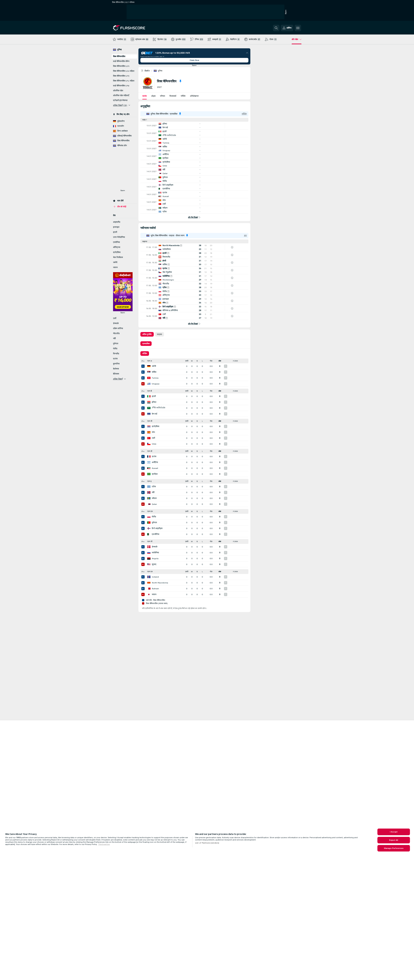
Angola (155, 558)
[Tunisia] (148, 378)
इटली (154, 396)
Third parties (104, 844)
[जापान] (148, 594)
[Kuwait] (148, 468)
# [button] (142, 361)
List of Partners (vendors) (207, 843)
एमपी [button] (186, 361)
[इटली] (148, 396)
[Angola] (148, 558)
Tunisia (155, 378)
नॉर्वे (153, 492)
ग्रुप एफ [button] (150, 511)
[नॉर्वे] (148, 492)
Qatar (154, 504)
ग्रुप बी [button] (149, 391)
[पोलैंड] (148, 516)
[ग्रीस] (148, 486)
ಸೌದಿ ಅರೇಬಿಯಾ (158, 407)
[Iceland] (148, 577)
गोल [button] (211, 361)
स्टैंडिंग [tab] (144, 353)
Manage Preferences (393, 848)
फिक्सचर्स (173, 96)
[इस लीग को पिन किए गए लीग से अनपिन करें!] (180, 81)
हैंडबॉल (147, 71)
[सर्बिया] (148, 372)
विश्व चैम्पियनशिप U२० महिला (123, 71)
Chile (154, 444)
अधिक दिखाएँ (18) (120, 105)
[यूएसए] (148, 564)
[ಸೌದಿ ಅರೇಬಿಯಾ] (148, 408)
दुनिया (160, 71)
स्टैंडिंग (183, 96)
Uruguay (155, 383)
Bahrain (155, 588)
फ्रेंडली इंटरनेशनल (120, 100)
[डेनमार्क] (148, 546)
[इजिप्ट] (148, 402)
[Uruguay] (148, 383)
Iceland (155, 577)
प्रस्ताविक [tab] (146, 343)
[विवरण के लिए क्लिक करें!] (194, 125)
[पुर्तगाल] (148, 522)
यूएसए (154, 564)
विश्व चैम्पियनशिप (119, 56)
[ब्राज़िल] (148, 474)
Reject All (393, 840)
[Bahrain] (148, 588)
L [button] (202, 361)
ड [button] (197, 361)
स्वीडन (154, 498)
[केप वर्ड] (148, 413)
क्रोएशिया (155, 426)
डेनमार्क (154, 546)
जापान (154, 594)
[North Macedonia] (148, 582)
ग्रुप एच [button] (150, 572)
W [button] (192, 361)
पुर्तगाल (154, 522)
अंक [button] (219, 361)
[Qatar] (148, 504)
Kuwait (155, 468)
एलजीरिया (155, 534)
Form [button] (235, 361)
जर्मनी (154, 366)
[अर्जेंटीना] (148, 462)
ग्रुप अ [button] (149, 361)
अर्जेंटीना (155, 462)
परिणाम (162, 96)
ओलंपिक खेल (118, 90)
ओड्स (153, 96)
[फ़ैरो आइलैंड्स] (148, 528)
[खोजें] (276, 28)
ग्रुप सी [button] (149, 421)
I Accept (394, 832)
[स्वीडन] (148, 498)
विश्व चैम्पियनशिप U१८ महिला (123, 81)
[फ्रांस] (148, 456)
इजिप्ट (154, 402)
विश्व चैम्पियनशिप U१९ (121, 76)
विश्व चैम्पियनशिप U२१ (121, 66)
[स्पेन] (148, 432)
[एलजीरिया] (148, 534)
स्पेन (153, 432)
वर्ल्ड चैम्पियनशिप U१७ (121, 85)
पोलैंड (154, 516)
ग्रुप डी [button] (149, 451)
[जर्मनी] (148, 366)
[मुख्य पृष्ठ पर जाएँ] (135, 28)
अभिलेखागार (194, 96)
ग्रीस (154, 486)
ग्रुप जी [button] (149, 541)
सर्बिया (154, 372)
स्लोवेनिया (155, 552)
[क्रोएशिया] (148, 426)
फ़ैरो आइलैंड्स (157, 528)
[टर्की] (148, 438)
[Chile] (148, 444)
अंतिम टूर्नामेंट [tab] (147, 334)
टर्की (153, 438)
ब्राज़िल (155, 474)
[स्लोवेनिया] (148, 552)
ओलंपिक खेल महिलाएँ (121, 95)
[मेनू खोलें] (298, 28)
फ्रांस (154, 456)
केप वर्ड (154, 414)
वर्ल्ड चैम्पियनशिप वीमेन (121, 61)
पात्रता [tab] (159, 334)
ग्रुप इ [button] (149, 481)
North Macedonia (160, 582)
